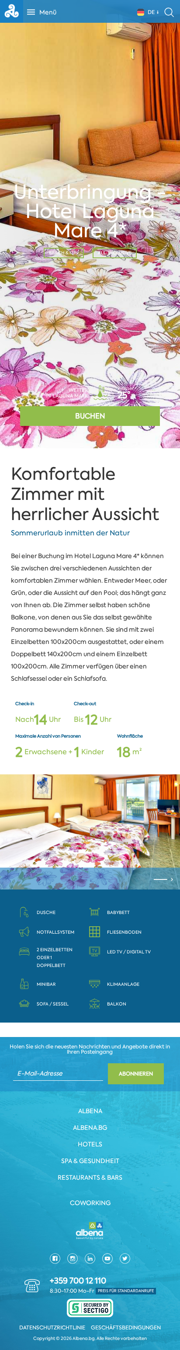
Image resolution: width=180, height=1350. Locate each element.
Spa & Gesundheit (90, 1161)
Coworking (90, 1203)
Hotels (90, 1144)
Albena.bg (90, 1128)
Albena (90, 1111)
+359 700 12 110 (78, 1281)
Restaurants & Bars (90, 1177)
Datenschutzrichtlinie (52, 1327)
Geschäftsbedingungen (126, 1327)
